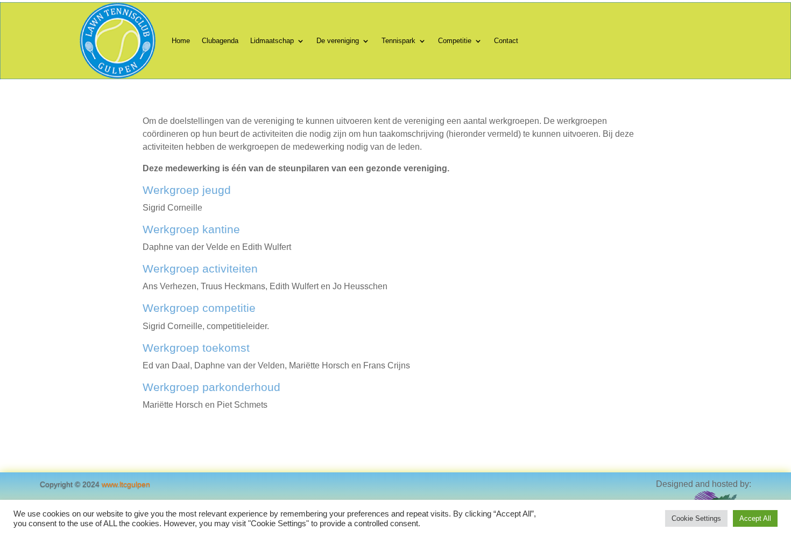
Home (181, 41)
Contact (506, 41)
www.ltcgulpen (126, 484)
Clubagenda (220, 41)
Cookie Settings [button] (696, 518)
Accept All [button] (755, 518)
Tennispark (398, 41)
